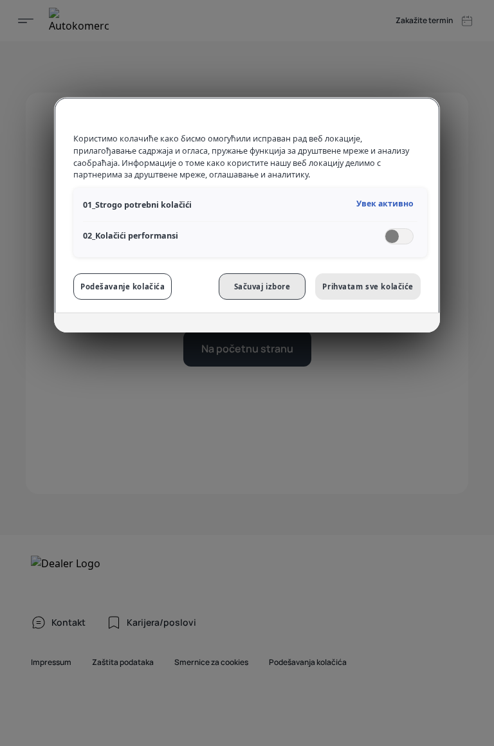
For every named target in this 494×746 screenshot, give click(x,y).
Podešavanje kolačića (122, 286)
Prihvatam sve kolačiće (368, 286)
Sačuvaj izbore (262, 286)
